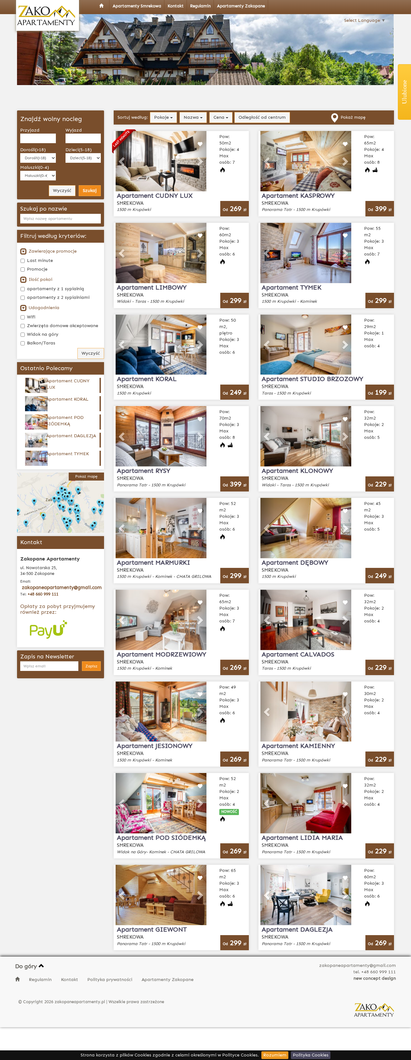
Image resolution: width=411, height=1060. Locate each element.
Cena (220, 117)
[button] (122, 161)
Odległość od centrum (262, 117)
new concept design (375, 978)
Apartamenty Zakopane (168, 979)
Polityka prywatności (110, 979)
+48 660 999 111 (43, 594)
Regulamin (41, 979)
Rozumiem (274, 1055)
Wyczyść (62, 190)
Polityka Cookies (310, 1055)
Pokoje (162, 117)
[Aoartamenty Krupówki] (47, 15)
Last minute (40, 260)
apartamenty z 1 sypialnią (55, 288)
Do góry (27, 966)
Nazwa (192, 117)
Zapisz (91, 666)
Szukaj (90, 190)
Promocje (37, 269)
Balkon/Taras (41, 343)
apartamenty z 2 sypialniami (58, 297)
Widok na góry (42, 334)
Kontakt (70, 979)
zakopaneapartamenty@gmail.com (62, 587)
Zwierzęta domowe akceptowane (62, 325)
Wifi (31, 317)
